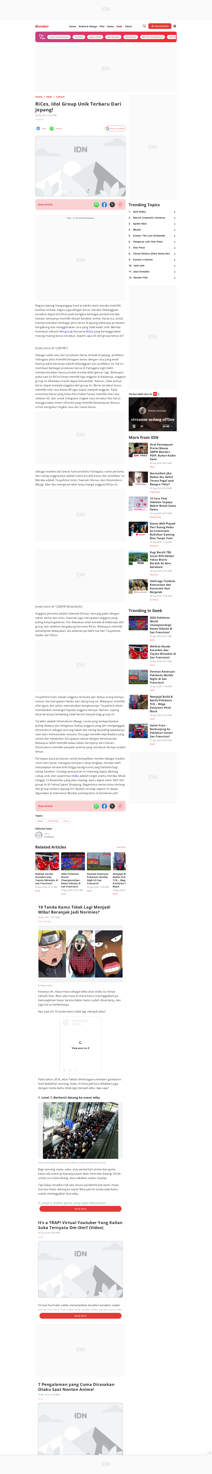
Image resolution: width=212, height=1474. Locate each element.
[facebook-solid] (104, 204)
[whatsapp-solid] (96, 204)
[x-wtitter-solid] (112, 204)
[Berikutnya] (126, 866)
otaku (75, 776)
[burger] (175, 26)
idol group (66, 331)
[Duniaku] (41, 26)
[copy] (120, 204)
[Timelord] (39, 835)
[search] (144, 26)
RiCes (89, 331)
